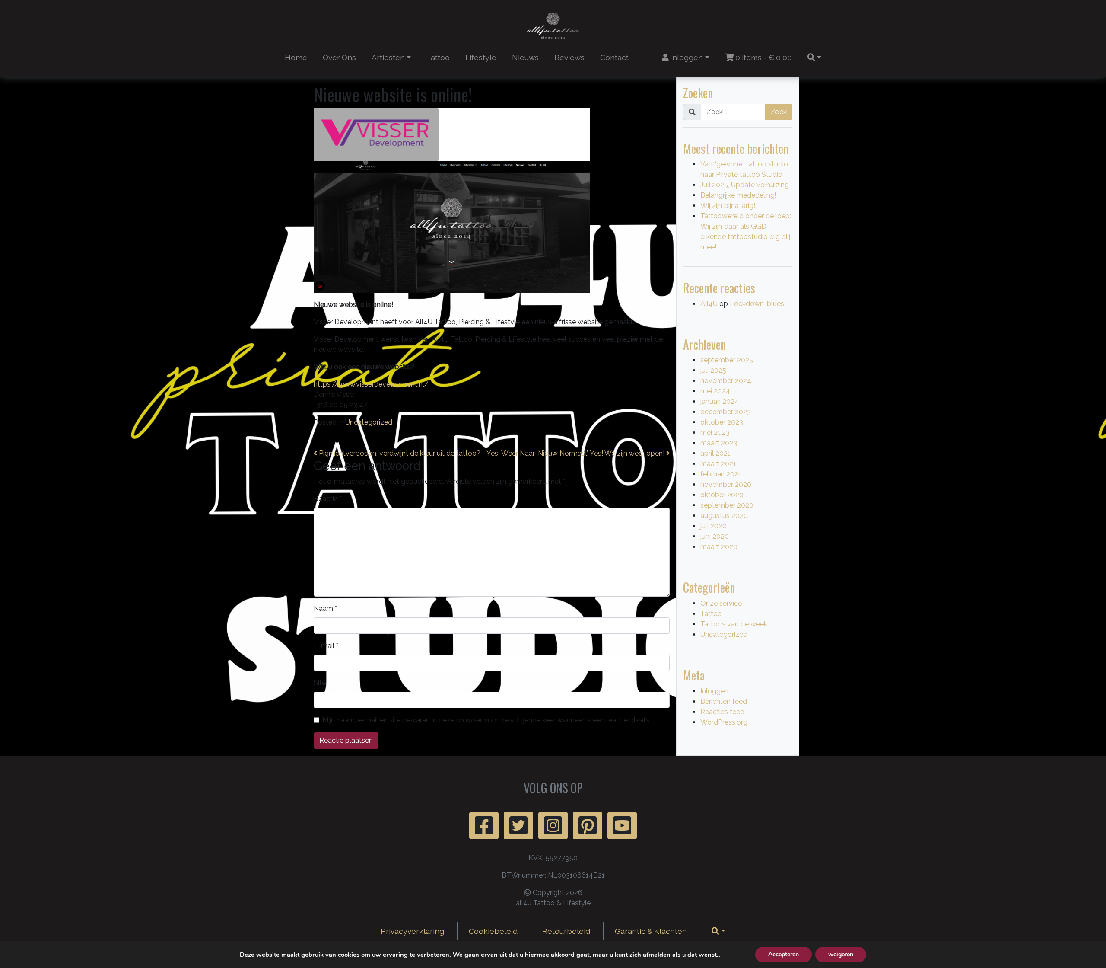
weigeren (840, 954)
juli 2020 (713, 526)
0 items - (763, 57)
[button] (814, 57)
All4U (709, 304)
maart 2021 (718, 464)
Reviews (569, 57)
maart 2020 (718, 547)
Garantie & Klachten (651, 931)
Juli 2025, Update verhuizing (744, 185)
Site (320, 683)
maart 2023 (718, 443)
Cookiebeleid (493, 931)
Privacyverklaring (412, 931)
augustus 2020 (724, 515)
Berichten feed (723, 701)
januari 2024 (719, 401)
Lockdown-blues (757, 304)
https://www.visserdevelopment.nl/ (371, 384)
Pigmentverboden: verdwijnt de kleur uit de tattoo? (398, 453)
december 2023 (725, 412)
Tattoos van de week (733, 624)
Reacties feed (722, 712)
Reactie (328, 499)
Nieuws (525, 57)
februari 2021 (720, 474)
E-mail (326, 646)
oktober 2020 (722, 495)
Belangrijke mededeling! (738, 195)
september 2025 (726, 360)
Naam (325, 608)
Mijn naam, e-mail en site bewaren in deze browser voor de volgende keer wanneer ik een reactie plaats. (486, 720)
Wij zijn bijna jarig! (727, 205)
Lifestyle (480, 57)
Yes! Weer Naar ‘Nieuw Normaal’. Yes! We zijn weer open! (576, 453)
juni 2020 (714, 536)
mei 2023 (715, 432)
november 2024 (725, 381)
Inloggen (685, 57)
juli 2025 (713, 370)
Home (296, 57)
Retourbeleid (566, 931)
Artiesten (388, 57)
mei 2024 (715, 391)
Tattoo (438, 57)
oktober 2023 (721, 422)
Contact (614, 57)
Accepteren (783, 954)
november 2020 (725, 484)
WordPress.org (723, 722)
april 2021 (715, 453)
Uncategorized (368, 422)
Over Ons (339, 57)
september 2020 (726, 505)
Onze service (721, 603)
